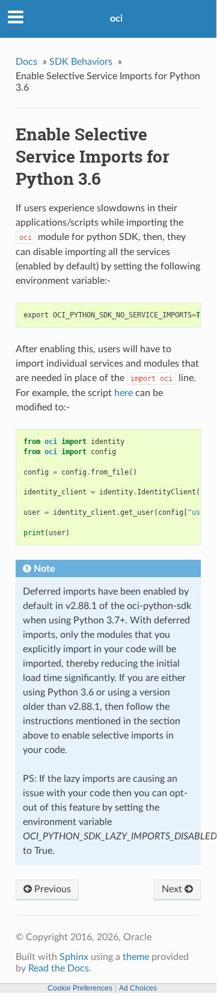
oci (116, 18)
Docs (26, 62)
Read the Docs (58, 968)
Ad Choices (138, 988)
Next (173, 889)
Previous (51, 889)
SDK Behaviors (80, 62)
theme (136, 957)
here (123, 393)
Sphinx (74, 957)
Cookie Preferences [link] (79, 988)
